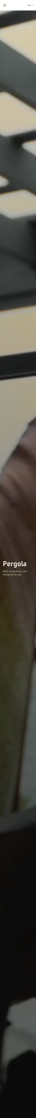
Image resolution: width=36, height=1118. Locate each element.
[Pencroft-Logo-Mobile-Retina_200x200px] (4, 2)
